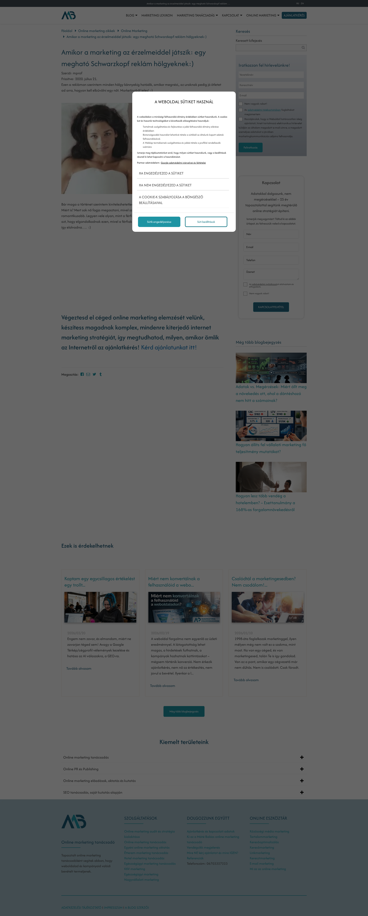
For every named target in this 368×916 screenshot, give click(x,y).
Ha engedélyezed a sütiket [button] (161, 173)
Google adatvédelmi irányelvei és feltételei (183, 163)
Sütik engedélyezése (159, 222)
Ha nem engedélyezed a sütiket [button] (165, 185)
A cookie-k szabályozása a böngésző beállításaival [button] (171, 199)
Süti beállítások (206, 222)
